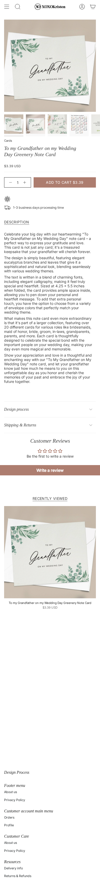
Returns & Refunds (17, 876)
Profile (9, 825)
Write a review (50, 470)
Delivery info (13, 868)
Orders (9, 817)
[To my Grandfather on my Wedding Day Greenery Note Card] (50, 552)
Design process (16, 409)
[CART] (92, 7)
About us (10, 792)
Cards (8, 140)
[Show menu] (7, 7)
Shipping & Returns (20, 425)
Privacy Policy (14, 800)
